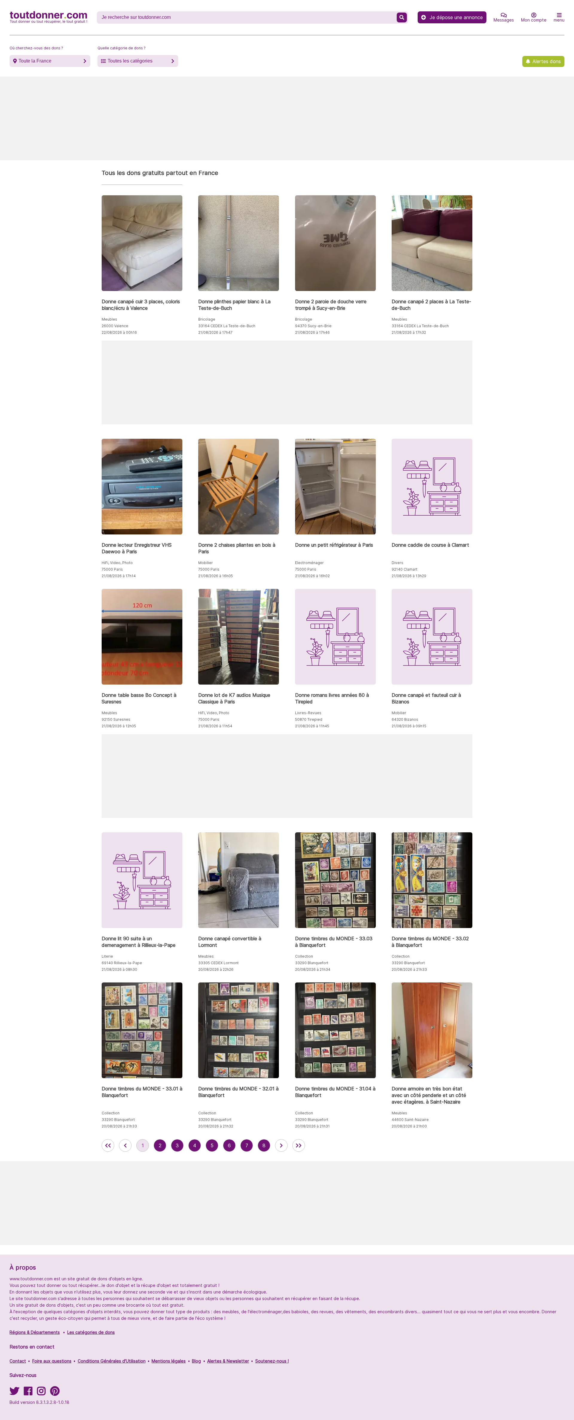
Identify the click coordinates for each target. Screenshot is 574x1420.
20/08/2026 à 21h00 (409, 1126)
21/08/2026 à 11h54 (215, 726)
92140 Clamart (404, 569)
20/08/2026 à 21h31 (312, 1126)
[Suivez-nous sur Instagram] (41, 1392)
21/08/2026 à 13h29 (409, 576)
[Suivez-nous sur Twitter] (14, 1392)
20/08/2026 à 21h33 (409, 969)
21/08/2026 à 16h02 (312, 576)
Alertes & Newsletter (228, 1360)
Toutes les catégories (130, 60)
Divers (397, 562)
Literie (107, 956)
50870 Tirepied (308, 719)
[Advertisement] (287, 118)
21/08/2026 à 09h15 (409, 726)
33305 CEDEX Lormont (218, 963)
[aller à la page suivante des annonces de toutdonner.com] (281, 1145)
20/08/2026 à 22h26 (215, 969)
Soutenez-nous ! (272, 1360)
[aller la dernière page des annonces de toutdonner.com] (299, 1145)
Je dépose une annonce (456, 17)
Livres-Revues (308, 713)
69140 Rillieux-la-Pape (122, 963)
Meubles (109, 319)
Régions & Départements (35, 1332)
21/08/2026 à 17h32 (409, 332)
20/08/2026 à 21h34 (312, 969)
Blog (196, 1360)
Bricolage (206, 319)
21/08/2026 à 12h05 (119, 726)
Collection (304, 956)
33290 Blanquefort (311, 963)
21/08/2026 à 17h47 (215, 332)
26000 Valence (115, 326)
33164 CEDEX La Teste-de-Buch (226, 326)
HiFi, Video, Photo (117, 562)
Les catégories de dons (91, 1332)
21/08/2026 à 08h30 (119, 969)
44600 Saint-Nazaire (410, 1119)
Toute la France (35, 60)
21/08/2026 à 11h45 (312, 726)
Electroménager (309, 562)
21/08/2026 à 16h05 (215, 576)
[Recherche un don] (402, 17)
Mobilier (205, 562)
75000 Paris (112, 569)
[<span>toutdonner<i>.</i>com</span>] (48, 17)
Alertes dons (546, 61)
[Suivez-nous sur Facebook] (28, 1392)
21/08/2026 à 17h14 (119, 576)
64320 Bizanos (405, 719)
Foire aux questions (51, 1360)
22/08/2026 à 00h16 (119, 332)
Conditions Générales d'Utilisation (112, 1360)
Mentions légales (169, 1360)
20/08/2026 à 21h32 (215, 1126)
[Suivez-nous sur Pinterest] (54, 1392)
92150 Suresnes (116, 719)
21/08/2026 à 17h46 (312, 332)
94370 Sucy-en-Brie (313, 326)
